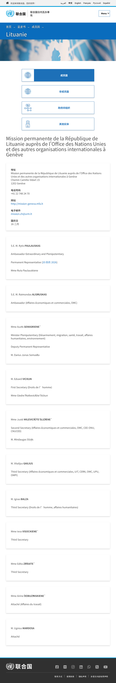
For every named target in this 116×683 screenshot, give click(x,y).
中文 (70, 3)
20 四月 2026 (49, 262)
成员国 (36, 26)
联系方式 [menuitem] (58, 676)
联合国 (21, 13)
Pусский (97, 3)
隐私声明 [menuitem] (82, 676)
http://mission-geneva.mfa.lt (27, 203)
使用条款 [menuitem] (70, 676)
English (78, 3)
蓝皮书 (22, 26)
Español (106, 3)
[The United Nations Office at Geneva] (10, 13)
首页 (8, 26)
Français (87, 3)
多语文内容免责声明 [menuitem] (99, 676)
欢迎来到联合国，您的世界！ (23, 3)
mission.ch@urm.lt (21, 214)
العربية (63, 3)
